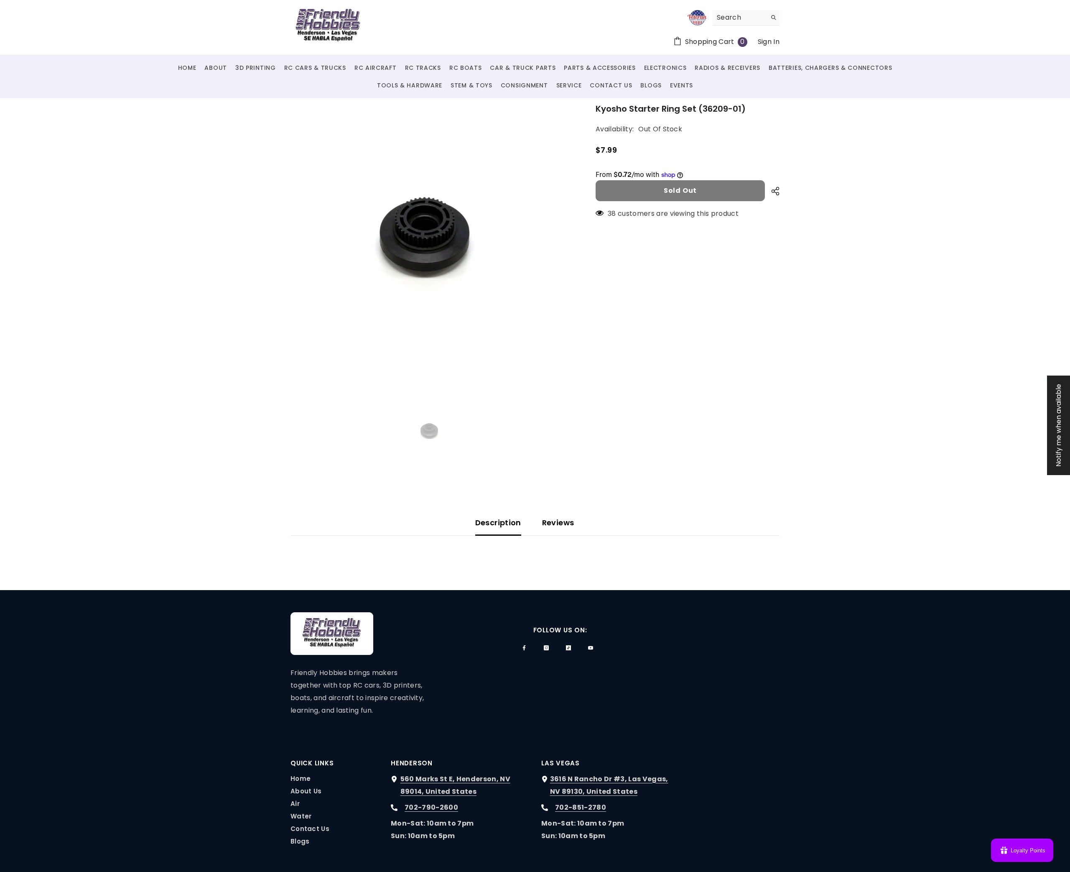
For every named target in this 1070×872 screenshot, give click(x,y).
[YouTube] (591, 648)
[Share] (772, 191)
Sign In (769, 41)
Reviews (558, 522)
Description (498, 522)
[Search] (746, 18)
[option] (430, 242)
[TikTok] (568, 648)
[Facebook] (524, 648)
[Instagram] (546, 648)
